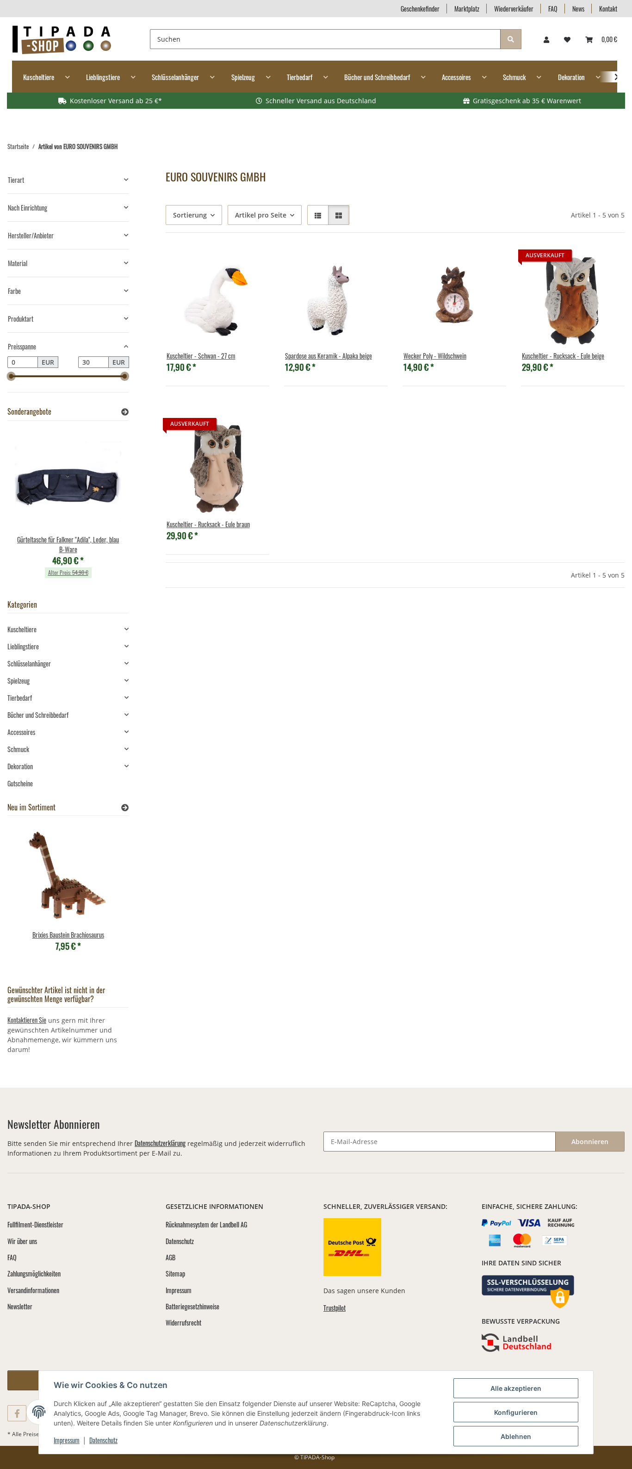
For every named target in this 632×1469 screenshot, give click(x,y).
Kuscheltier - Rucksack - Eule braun (208, 524)
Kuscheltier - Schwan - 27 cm (201, 356)
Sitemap (175, 1273)
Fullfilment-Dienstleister (35, 1224)
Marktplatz (466, 8)
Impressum (67, 1440)
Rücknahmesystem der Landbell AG (206, 1224)
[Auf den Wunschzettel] (253, 263)
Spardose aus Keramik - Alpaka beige (328, 356)
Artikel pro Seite (260, 215)
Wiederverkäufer (513, 8)
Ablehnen (516, 1436)
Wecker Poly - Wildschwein (434, 356)
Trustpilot (334, 1308)
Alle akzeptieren (515, 1388)
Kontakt (608, 8)
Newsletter (19, 1306)
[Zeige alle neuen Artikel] (125, 807)
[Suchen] (510, 39)
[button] (546, 39)
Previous (30, 508)
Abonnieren (589, 1141)
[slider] (11, 376)
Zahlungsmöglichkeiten (34, 1273)
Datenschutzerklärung (160, 1143)
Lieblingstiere (23, 646)
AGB (170, 1257)
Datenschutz (103, 1440)
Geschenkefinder (420, 8)
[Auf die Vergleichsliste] (229, 263)
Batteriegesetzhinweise (192, 1306)
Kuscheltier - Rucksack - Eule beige (563, 356)
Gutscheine (20, 783)
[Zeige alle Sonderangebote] (125, 411)
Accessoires (21, 732)
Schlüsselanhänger (29, 663)
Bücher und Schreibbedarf (37, 715)
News (578, 8)
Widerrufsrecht (183, 1322)
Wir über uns (22, 1241)
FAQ (553, 8)
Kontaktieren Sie (26, 1020)
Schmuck (18, 749)
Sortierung (190, 215)
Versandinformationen (33, 1290)
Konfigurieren (516, 1412)
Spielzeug (18, 680)
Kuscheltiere (22, 629)
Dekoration (20, 766)
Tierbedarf (19, 698)
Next (105, 508)
